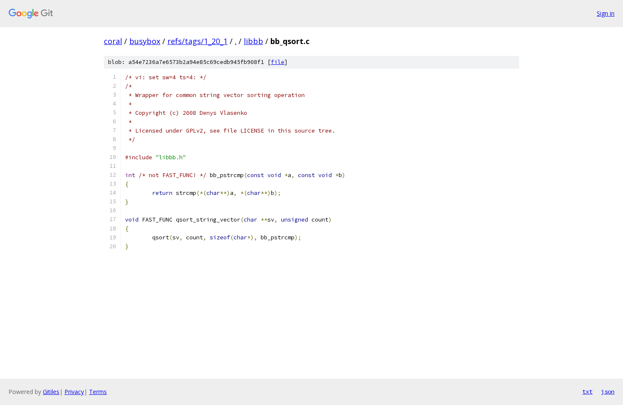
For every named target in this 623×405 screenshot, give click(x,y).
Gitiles (51, 392)
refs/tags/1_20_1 (197, 41)
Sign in (606, 13)
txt (587, 391)
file (277, 62)
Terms (98, 392)
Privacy (74, 392)
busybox (144, 41)
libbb (253, 41)
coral (113, 41)
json (608, 391)
